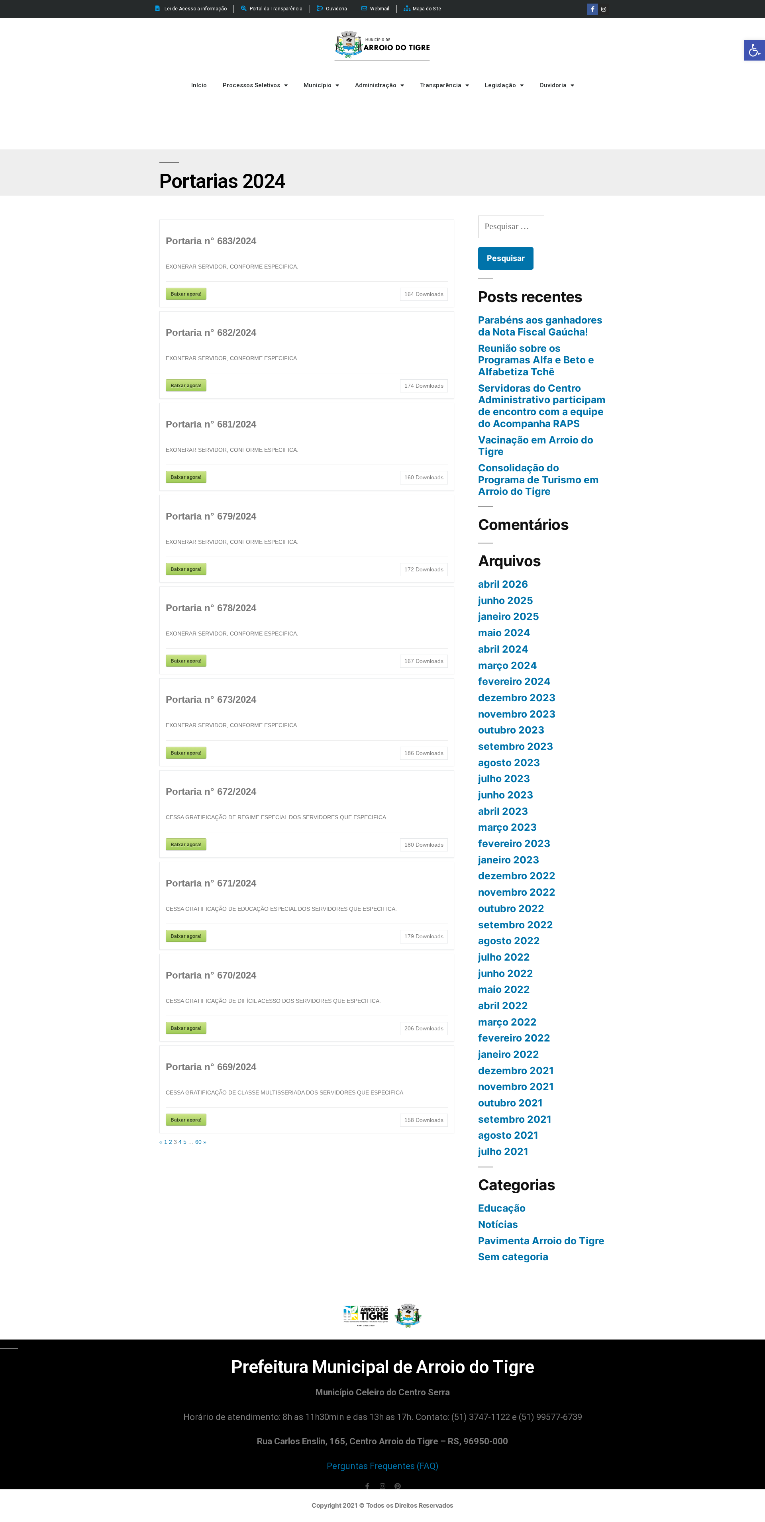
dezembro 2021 (516, 1071)
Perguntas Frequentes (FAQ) (383, 1466)
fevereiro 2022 (514, 1038)
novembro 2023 (516, 714)
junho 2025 (505, 600)
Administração (375, 85)
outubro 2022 (511, 908)
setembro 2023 (515, 746)
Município (318, 85)
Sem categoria (513, 1257)
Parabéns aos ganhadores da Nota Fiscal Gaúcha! (540, 326)
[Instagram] (603, 9)
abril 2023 (503, 811)
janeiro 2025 (508, 616)
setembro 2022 (515, 925)
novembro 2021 (516, 1086)
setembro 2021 (514, 1119)
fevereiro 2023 (514, 843)
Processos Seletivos (251, 85)
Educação (502, 1208)
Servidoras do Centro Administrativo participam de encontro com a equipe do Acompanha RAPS (542, 406)
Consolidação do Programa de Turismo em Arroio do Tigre (538, 479)
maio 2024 (504, 633)
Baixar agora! (186, 293)
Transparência (440, 85)
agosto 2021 (508, 1135)
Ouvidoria (553, 85)
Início (199, 85)
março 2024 (507, 665)
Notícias (498, 1224)
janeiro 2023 (508, 860)
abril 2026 (503, 584)
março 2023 (507, 827)
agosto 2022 (509, 941)
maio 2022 (504, 989)
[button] (754, 50)
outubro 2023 (511, 730)
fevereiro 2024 (514, 681)
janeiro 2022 (508, 1054)
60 (198, 1142)
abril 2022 (503, 1006)
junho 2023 (505, 795)
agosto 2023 (509, 763)
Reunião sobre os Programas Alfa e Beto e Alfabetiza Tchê (536, 360)
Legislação (500, 85)
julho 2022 (504, 957)
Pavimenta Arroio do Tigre (541, 1241)
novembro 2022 (516, 892)
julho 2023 (504, 779)
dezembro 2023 (516, 698)
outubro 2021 (510, 1103)
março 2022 (507, 1022)
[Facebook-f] (592, 9)
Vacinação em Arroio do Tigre (535, 446)
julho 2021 (503, 1151)
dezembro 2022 (516, 876)
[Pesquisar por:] (511, 226)
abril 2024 (503, 649)
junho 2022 (505, 973)
